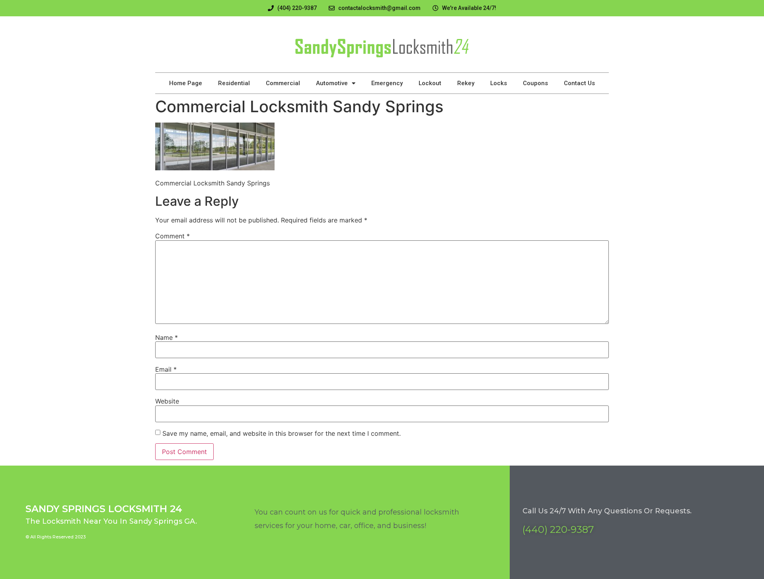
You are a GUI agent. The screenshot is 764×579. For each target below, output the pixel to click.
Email (166, 369)
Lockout (430, 83)
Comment (172, 236)
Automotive (332, 83)
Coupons (535, 83)
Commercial (283, 83)
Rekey (465, 83)
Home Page (185, 83)
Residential (234, 83)
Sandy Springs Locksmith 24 (103, 509)
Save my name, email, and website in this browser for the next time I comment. (281, 433)
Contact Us (579, 83)
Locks (498, 83)
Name (166, 337)
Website (167, 401)
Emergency (387, 83)
